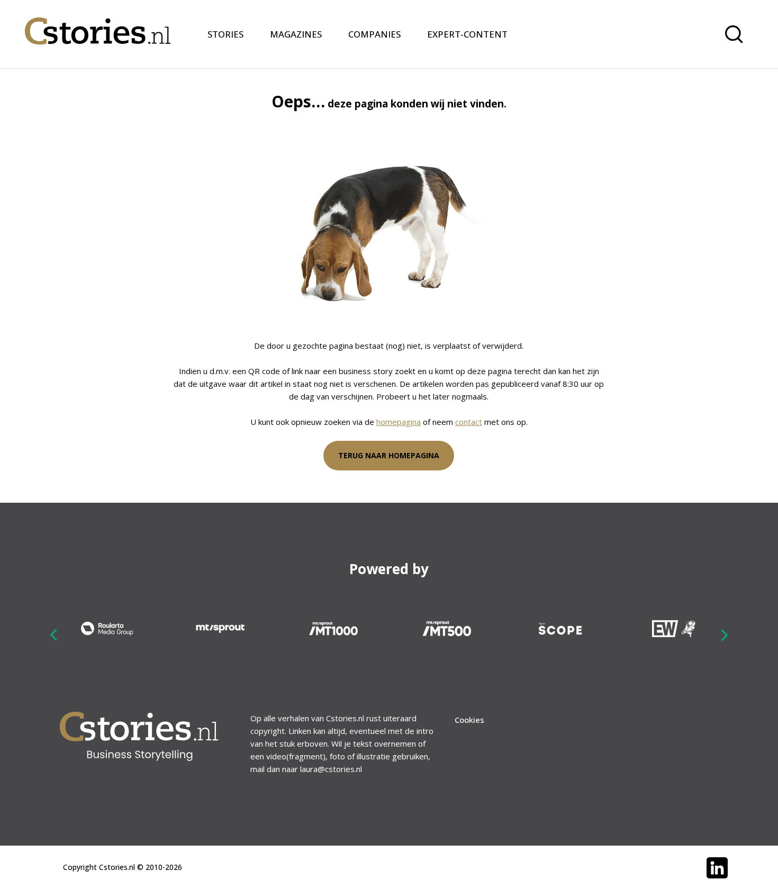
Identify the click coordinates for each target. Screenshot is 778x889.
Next (724, 634)
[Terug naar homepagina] (97, 24)
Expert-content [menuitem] (467, 34)
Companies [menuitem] (374, 34)
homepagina (398, 421)
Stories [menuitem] (225, 34)
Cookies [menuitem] (469, 719)
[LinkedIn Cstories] (717, 867)
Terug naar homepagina (388, 455)
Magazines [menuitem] (296, 34)
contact (468, 421)
